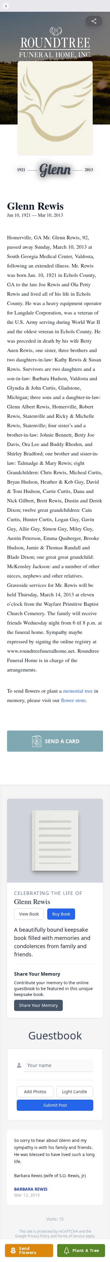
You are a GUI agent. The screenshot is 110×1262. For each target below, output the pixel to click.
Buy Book (61, 914)
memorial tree (78, 690)
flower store (73, 700)
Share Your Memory (38, 1005)
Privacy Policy (39, 1236)
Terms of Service (71, 1236)
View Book (29, 914)
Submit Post (55, 1105)
